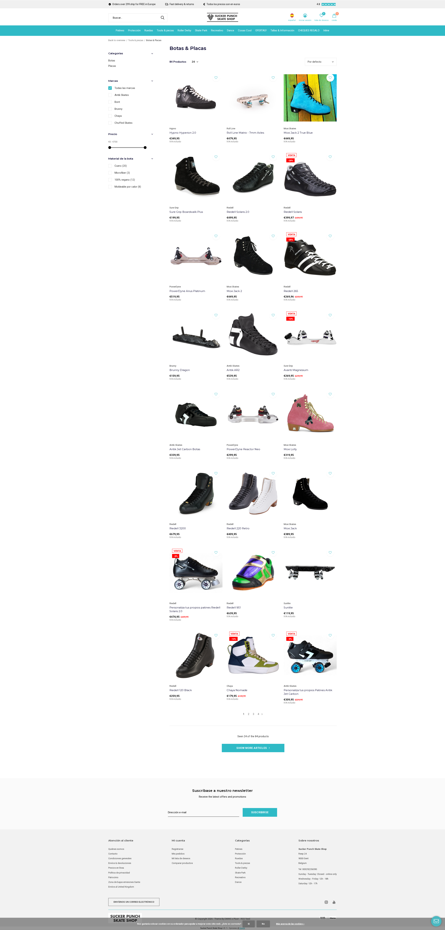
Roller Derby (184, 30)
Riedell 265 (291, 291)
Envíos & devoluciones (119, 863)
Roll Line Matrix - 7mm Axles (245, 132)
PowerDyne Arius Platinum (187, 291)
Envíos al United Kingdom (121, 886)
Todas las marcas (125, 88)
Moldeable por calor (128, 186)
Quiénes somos (116, 849)
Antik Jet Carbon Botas (184, 449)
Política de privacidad (119, 872)
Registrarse (177, 849)
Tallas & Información (282, 30)
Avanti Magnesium (296, 370)
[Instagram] (326, 902)
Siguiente (262, 714)
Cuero (121, 165)
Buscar (162, 17)
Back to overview (116, 40)
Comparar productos (182, 863)
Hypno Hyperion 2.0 (182, 132)
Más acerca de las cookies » (290, 924)
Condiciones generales (119, 858)
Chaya (118, 115)
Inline (326, 30)
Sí (249, 924)
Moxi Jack (290, 528)
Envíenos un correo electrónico (134, 902)
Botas (111, 60)
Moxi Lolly (290, 449)
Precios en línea (116, 867)
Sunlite (288, 607)
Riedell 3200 (177, 528)
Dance (230, 30)
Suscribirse (260, 812)
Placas (112, 66)
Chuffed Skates (123, 122)
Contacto (113, 853)
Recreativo (217, 30)
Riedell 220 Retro (238, 528)
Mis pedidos (178, 853)
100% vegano (125, 179)
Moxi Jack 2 (234, 291)
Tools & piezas (165, 30)
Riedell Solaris (293, 211)
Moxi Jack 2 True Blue (298, 132)
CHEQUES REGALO (308, 30)
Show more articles (252, 748)
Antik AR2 (233, 370)
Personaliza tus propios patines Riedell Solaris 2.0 (194, 609)
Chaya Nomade (237, 690)
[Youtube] (334, 902)
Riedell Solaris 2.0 (238, 211)
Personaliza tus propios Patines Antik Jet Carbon (308, 691)
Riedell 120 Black (180, 690)
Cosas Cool (245, 30)
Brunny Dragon (179, 370)
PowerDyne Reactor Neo (243, 449)
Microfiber (122, 172)
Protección (134, 30)
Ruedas (148, 30)
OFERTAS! (261, 30)
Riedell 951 (234, 607)
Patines (120, 30)
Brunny (118, 108)
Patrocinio (113, 877)
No (263, 924)
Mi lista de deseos (181, 858)
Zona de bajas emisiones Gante (124, 882)
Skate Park (201, 30)
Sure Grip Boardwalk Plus (186, 211)
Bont (117, 102)
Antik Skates (122, 95)
